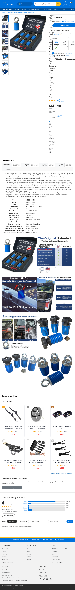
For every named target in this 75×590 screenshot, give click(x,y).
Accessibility (54, 557)
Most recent (12, 521)
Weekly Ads (61, 539)
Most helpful (35, 521)
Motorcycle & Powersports (20, 12)
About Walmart (6, 549)
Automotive (9, 12)
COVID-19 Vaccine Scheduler (59, 549)
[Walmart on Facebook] (40, 579)
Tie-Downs (46, 169)
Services (17, 9)
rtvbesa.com (52, 129)
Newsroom (5, 554)
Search (70, 521)
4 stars (25, 503)
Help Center (36, 539)
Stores (28, 551)
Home (3, 12)
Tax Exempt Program (57, 562)
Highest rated (23, 521)
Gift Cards (29, 559)
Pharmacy (56, 9)
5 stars (25, 501)
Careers (64, 9)
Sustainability (5, 559)
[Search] (58, 4)
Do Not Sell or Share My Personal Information (14, 580)
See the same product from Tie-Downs (62, 473)
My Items (71, 9)
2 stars (25, 508)
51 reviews (61, 100)
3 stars (25, 505)
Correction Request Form (11, 488)
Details (67, 55)
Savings (24, 9)
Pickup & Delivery (47, 9)
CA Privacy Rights (7, 575)
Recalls (53, 554)
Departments (8, 9)
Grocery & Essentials (33, 9)
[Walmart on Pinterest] (51, 579)
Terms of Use (5, 570)
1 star (25, 510)
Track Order (49, 539)
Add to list (59, 59)
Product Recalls (55, 559)
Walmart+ (29, 557)
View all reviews (8, 515)
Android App (42, 572)
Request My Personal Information (11, 578)
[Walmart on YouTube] (47, 579)
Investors (4, 557)
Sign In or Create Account (20, 539)
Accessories (31, 12)
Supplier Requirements (8, 562)
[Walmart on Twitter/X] (44, 579)
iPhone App (42, 570)
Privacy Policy (6, 572)
